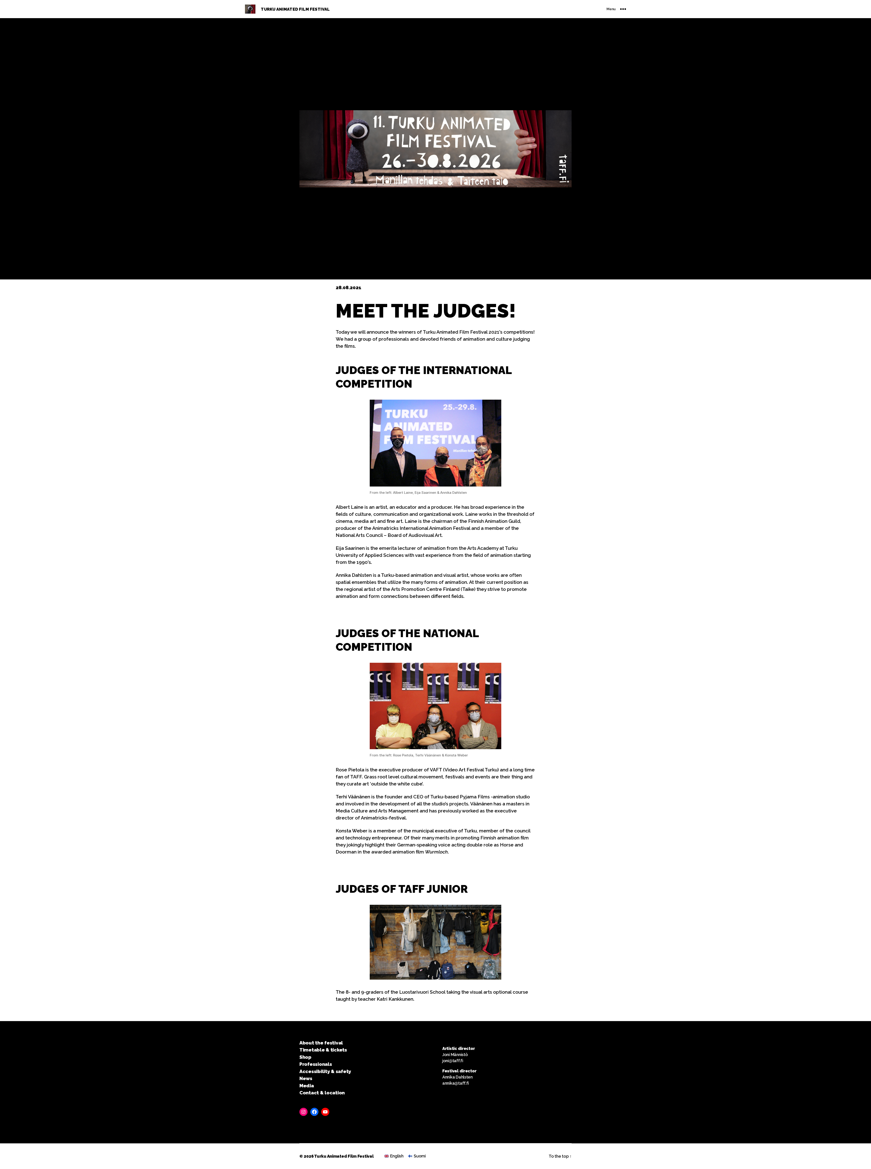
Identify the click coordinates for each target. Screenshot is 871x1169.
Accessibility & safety (325, 1071)
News (305, 1078)
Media (306, 1085)
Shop (305, 1057)
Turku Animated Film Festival (344, 1156)
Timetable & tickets (323, 1050)
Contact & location (322, 1093)
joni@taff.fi (452, 1060)
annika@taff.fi (455, 1083)
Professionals (315, 1064)
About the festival (321, 1043)
